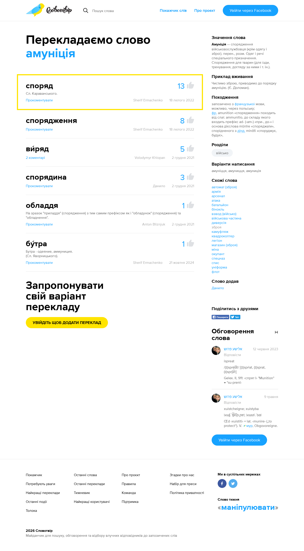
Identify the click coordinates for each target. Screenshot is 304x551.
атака (216, 200)
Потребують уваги (40, 484)
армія (216, 191)
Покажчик (34, 475)
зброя (216, 227)
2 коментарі (35, 158)
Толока (31, 510)
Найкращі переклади (43, 493)
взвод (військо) (224, 214)
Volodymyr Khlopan (150, 158)
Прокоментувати (39, 100)
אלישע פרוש (233, 349)
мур (249, 426)
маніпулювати (248, 508)
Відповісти (232, 355)
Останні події (36, 502)
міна (215, 249)
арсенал (218, 196)
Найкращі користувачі (92, 502)
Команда (129, 493)
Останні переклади (89, 484)
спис (215, 263)
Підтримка (130, 502)
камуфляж (220, 231)
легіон (217, 240)
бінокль (218, 209)
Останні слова (85, 475)
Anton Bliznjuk (153, 224)
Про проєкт (204, 10)
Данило (218, 288)
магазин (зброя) (224, 245)
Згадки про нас (182, 475)
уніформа (219, 267)
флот (215, 272)
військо (222, 153)
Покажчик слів (173, 10)
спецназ (218, 258)
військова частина (226, 218)
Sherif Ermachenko (148, 100)
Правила (129, 484)
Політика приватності (187, 493)
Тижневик (82, 493)
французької (245, 104)
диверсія (219, 223)
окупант (218, 254)
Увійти (250, 10)
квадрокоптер (223, 236)
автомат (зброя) (224, 187)
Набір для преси (183, 484)
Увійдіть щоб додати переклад (67, 323)
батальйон (220, 205)
